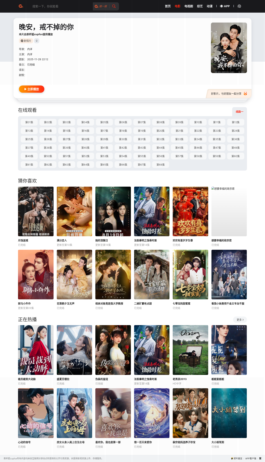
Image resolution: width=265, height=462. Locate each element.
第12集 (236, 122)
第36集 (235, 139)
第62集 (48, 164)
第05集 (104, 122)
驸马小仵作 (24, 303)
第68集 (160, 164)
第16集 (85, 130)
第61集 (29, 164)
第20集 (160, 130)
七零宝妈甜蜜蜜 (181, 303)
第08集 (160, 122)
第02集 (48, 122)
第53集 (104, 156)
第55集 (142, 156)
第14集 (48, 130)
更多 (239, 319)
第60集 (235, 156)
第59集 (217, 156)
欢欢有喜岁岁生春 (183, 240)
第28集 (85, 139)
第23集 (217, 130)
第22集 (198, 130)
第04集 (85, 122)
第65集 (104, 164)
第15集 (67, 130)
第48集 (235, 147)
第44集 (160, 147)
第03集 (67, 122)
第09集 (179, 122)
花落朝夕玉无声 (65, 303)
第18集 (123, 130)
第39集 (67, 147)
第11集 (217, 122)
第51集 (67, 156)
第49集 (29, 156)
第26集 (48, 139)
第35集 (217, 139)
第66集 (123, 164)
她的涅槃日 (101, 240)
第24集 (236, 130)
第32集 (160, 139)
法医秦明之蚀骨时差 (145, 240)
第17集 (104, 130)
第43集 (142, 147)
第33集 (179, 139)
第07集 (142, 122)
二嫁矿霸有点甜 (143, 303)
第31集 (142, 139)
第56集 (160, 156)
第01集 (29, 122)
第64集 (85, 164)
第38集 (48, 147)
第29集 (104, 139)
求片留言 (238, 458)
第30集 (123, 139)
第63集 (67, 164)
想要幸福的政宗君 (221, 240)
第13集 (29, 130)
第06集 (123, 122)
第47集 (217, 147)
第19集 (142, 130)
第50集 (48, 156)
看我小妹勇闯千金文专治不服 (227, 303)
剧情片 (27, 40)
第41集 (104, 147)
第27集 (67, 139)
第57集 (179, 156)
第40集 (85, 147)
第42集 (123, 147)
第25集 (29, 139)
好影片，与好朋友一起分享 (226, 93)
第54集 (123, 156)
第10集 (198, 122)
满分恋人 (62, 240)
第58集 (198, 156)
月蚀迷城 (23, 240)
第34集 (198, 139)
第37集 (29, 147)
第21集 (179, 130)
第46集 (198, 147)
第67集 (142, 164)
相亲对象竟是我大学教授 (109, 303)
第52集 (85, 156)
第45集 (179, 147)
